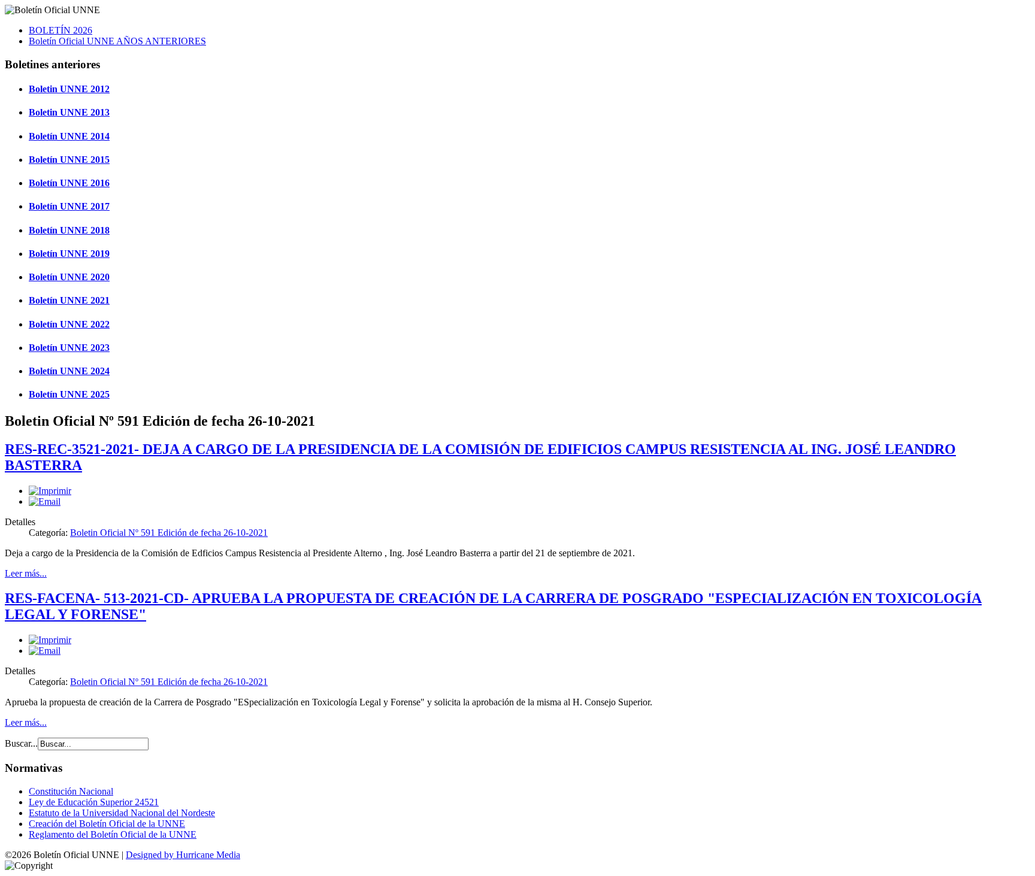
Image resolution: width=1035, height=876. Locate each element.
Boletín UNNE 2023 (69, 347)
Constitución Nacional (71, 791)
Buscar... (21, 743)
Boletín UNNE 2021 (69, 300)
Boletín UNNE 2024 (69, 371)
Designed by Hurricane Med (180, 855)
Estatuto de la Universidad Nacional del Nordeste (122, 813)
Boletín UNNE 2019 (69, 253)
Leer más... (26, 573)
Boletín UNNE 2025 (69, 394)
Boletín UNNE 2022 (69, 324)
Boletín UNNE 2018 (69, 230)
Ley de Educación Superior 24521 (94, 802)
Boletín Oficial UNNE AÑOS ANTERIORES (117, 41)
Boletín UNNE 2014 (69, 136)
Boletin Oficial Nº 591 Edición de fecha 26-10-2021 (169, 533)
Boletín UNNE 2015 (69, 159)
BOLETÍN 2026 (60, 30)
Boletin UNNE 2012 (69, 89)
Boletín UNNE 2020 (69, 277)
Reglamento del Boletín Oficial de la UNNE (112, 834)
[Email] (44, 501)
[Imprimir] (50, 491)
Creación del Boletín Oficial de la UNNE (107, 824)
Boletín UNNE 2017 (69, 206)
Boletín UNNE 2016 (69, 183)
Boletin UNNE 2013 (69, 112)
